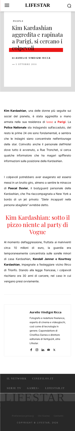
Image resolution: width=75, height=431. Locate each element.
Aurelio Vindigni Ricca (33, 58)
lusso (49, 121)
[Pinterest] (34, 74)
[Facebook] (16, 74)
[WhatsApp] (44, 74)
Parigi (62, 121)
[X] (25, 74)
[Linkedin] (53, 74)
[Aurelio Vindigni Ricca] (18, 330)
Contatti (58, 415)
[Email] (62, 74)
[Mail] (48, 348)
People (18, 21)
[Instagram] (36, 348)
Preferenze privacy (23, 415)
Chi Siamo (44, 415)
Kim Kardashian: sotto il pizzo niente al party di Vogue (37, 224)
